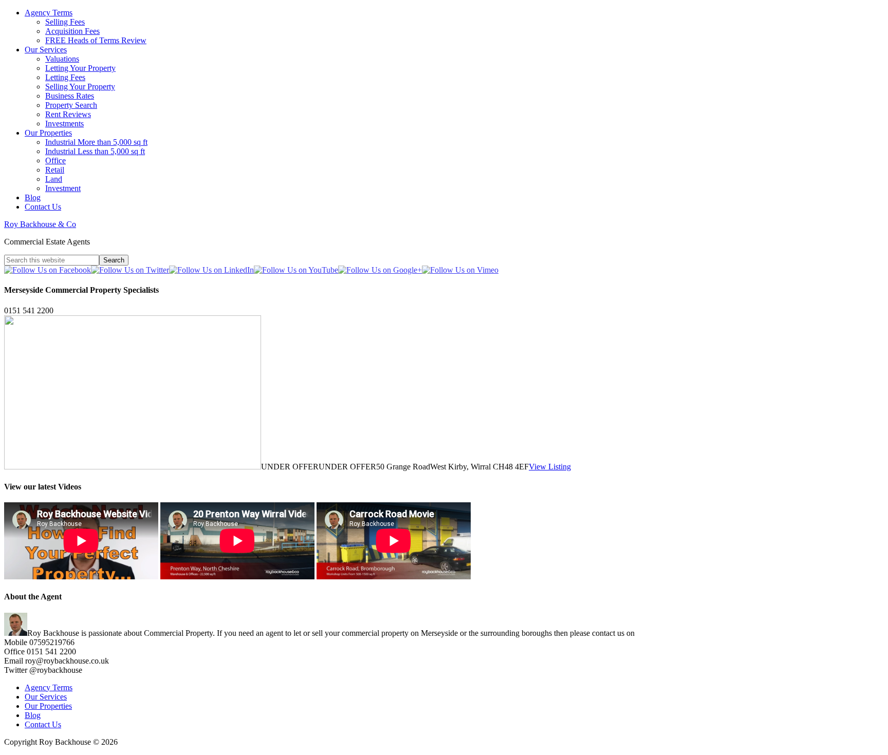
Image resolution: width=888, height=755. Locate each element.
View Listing (550, 466)
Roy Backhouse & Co (40, 224)
